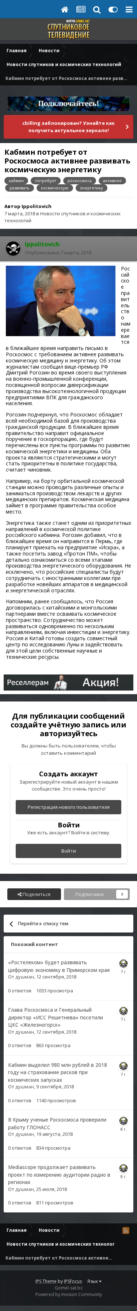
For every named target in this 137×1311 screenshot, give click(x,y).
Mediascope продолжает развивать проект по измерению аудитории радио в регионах (59, 1174)
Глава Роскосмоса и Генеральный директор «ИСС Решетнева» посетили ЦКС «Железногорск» (55, 1017)
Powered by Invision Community (68, 1294)
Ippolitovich (37, 206)
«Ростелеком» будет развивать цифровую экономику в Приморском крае (59, 966)
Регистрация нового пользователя (69, 807)
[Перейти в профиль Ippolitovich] (13, 248)
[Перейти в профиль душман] (123, 964)
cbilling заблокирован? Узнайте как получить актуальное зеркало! (68, 127)
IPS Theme (46, 1281)
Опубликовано (58, 252)
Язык (93, 1281)
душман (24, 976)
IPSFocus (73, 1281)
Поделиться (36, 894)
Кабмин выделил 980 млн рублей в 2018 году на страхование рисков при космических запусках (57, 1072)
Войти (68, 850)
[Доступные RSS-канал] (125, 1230)
